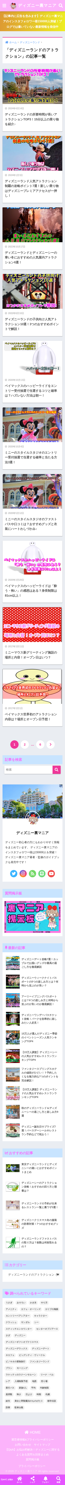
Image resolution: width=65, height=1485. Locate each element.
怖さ (19, 1394)
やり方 (44, 1302)
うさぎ (9, 1302)
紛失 (8, 1401)
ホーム (19, 1482)
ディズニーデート (40, 1348)
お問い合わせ (23, 1444)
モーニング (22, 1368)
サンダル (25, 1322)
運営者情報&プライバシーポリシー (32, 1439)
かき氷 (33, 1302)
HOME (35, 1432)
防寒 (8, 1407)
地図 (34, 1381)
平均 (33, 1388)
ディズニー (20, 1335)
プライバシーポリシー (32, 1466)
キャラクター (40, 1315)
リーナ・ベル (47, 1374)
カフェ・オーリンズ (31, 1309)
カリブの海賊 (51, 1309)
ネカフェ (10, 1355)
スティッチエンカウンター (19, 1329)
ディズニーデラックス (16, 1348)
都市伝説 (51, 1401)
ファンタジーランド (39, 1361)
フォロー (45, 1482)
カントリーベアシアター (18, 1315)
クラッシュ (11, 1322)
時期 (39, 1394)
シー (36, 1322)
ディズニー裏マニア (37, 5)
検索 (58, 1482)
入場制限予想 (21, 1381)
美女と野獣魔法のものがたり (29, 1401)
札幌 (48, 1394)
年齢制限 (44, 1388)
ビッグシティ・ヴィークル (32, 1355)
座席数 (9, 1394)
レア (8, 1381)
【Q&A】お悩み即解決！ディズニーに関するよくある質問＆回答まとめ (6, 1479)
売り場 (44, 1381)
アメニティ (11, 1309)
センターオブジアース (47, 1329)
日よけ (29, 1394)
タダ (8, 1335)
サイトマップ (42, 1444)
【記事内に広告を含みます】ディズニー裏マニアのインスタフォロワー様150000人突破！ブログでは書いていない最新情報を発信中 (32, 21)
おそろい (21, 1302)
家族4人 (23, 1388)
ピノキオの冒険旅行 (15, 1361)
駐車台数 (19, 1407)
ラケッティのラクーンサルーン (21, 1374)
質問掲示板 (32, 1459)
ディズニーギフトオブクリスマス (22, 1342)
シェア (32, 1482)
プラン (9, 1368)
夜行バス (10, 1388)
